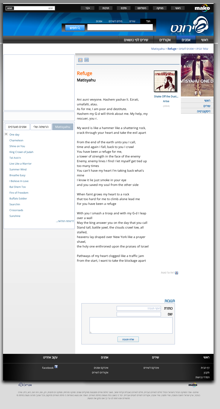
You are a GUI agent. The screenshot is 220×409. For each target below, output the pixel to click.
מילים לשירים (115, 21)
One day (14, 134)
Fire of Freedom (18, 192)
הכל (148, 21)
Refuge (172, 49)
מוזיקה (160, 8)
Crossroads (16, 210)
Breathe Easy (17, 175)
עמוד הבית (202, 49)
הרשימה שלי (41, 127)
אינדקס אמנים (101, 368)
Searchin (14, 204)
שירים (132, 21)
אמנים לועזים (186, 49)
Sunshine (14, 216)
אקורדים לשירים (100, 372)
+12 (88, 8)
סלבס (124, 8)
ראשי (178, 8)
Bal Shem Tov (17, 187)
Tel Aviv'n (15, 158)
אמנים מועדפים (17, 127)
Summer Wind (17, 169)
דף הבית (205, 368)
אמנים (99, 21)
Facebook (47, 368)
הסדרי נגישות (202, 377)
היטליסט (142, 8)
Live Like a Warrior (20, 163)
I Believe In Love (19, 181)
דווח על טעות (168, 272)
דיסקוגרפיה (203, 111)
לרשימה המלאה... (65, 221)
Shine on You (17, 146)
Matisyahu (158, 49)
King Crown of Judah (21, 152)
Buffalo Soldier (18, 198)
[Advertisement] (128, 286)
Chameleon (16, 140)
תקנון (206, 372)
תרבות (105, 8)
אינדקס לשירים (151, 368)
